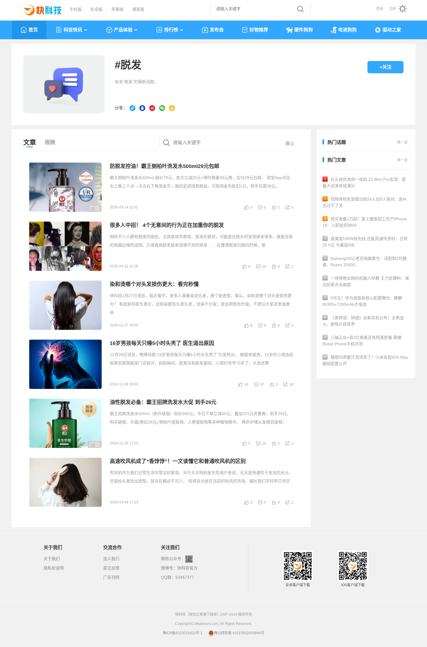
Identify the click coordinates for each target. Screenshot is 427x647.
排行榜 (171, 29)
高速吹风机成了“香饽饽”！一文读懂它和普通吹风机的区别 (178, 461)
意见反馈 (111, 568)
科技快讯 (73, 29)
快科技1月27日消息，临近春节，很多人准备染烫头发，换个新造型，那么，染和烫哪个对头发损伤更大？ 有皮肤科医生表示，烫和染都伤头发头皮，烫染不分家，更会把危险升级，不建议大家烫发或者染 (201, 304)
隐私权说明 (54, 568)
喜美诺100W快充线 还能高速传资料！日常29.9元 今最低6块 (365, 241)
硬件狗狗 (303, 29)
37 (262, 385)
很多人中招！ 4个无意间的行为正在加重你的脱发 (167, 225)
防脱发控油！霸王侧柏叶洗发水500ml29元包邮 (164, 166)
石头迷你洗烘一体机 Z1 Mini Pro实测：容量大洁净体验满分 (364, 182)
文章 (29, 142)
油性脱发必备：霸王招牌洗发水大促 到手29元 (163, 402)
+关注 (386, 67)
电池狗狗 (347, 29)
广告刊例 (111, 577)
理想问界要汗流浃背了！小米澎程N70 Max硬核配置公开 (365, 360)
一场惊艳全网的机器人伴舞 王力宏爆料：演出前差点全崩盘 (365, 281)
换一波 (402, 160)
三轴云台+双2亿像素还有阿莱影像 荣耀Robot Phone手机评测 (361, 340)
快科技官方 (187, 568)
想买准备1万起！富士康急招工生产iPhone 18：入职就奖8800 (364, 222)
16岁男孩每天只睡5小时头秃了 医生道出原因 (162, 343)
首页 (33, 29)
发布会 (217, 29)
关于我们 (52, 558)
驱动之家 (392, 29)
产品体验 (123, 29)
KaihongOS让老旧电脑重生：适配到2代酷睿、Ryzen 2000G (364, 261)
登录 (379, 9)
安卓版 (96, 9)
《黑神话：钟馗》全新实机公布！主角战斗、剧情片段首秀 (363, 320)
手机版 (75, 9)
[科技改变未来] (38, 8)
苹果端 (117, 9)
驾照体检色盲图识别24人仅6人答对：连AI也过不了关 (364, 202)
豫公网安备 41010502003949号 (239, 633)
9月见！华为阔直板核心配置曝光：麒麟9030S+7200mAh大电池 (362, 301)
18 (291, 385)
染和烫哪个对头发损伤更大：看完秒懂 (154, 284)
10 (264, 266)
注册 (392, 9)
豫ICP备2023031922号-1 (182, 633)
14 (246, 385)
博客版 (138, 9)
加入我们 (111, 558)
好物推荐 (259, 29)
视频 (50, 142)
